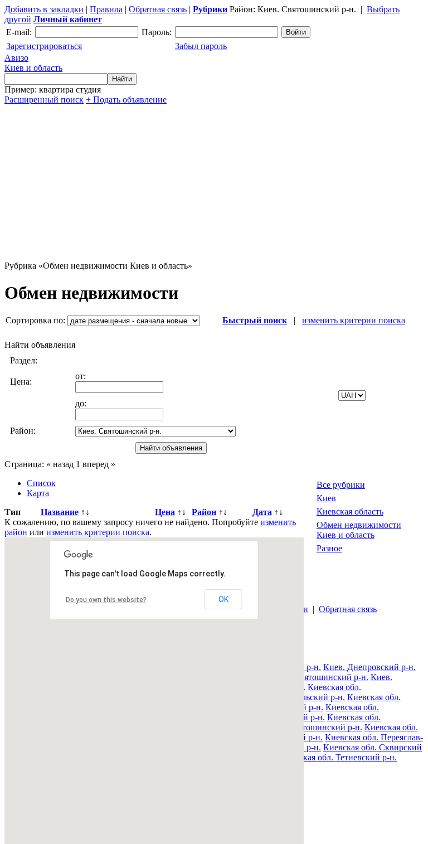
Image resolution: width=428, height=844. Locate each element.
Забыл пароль (201, 46)
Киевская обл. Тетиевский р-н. (338, 757)
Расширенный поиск (44, 99)
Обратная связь (158, 9)
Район (204, 512)
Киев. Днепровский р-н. (369, 667)
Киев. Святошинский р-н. (319, 677)
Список (41, 483)
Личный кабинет (67, 19)
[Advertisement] (214, 183)
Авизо (33, 62)
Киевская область (350, 511)
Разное (329, 548)
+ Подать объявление (126, 99)
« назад (60, 464)
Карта (38, 493)
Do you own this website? (106, 600)
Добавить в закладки (44, 9)
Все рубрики (341, 484)
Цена (165, 512)
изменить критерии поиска (353, 320)
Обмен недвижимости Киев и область (359, 530)
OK (223, 599)
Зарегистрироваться (44, 46)
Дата (262, 512)
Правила (106, 9)
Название (60, 512)
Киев (326, 498)
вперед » (98, 464)
